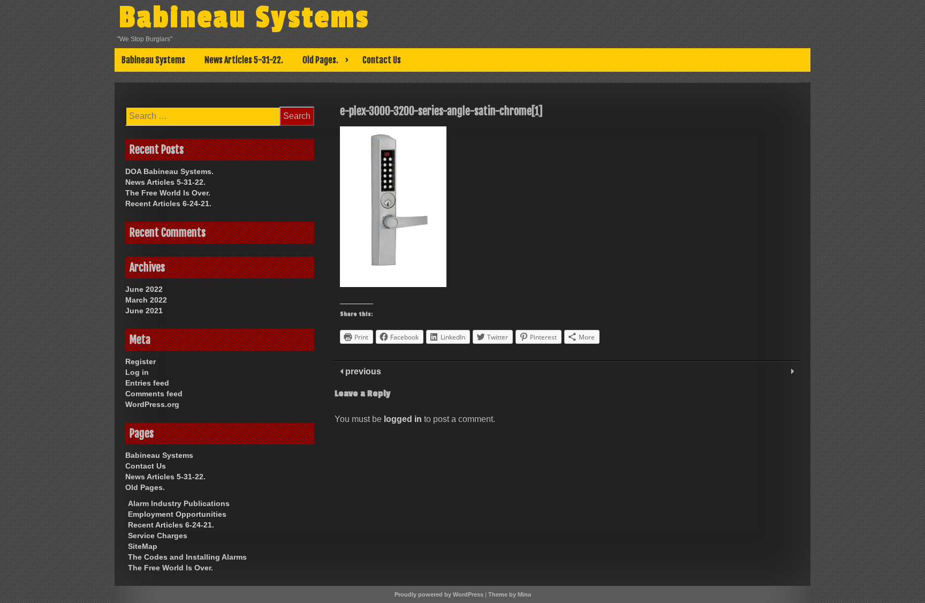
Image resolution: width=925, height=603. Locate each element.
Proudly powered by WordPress (439, 594)
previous (362, 371)
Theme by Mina (509, 594)
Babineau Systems (244, 17)
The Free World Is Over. (167, 193)
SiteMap (142, 546)
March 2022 (146, 300)
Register (140, 361)
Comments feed (154, 393)
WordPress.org (152, 404)
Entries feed (147, 383)
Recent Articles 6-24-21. (168, 203)
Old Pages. (320, 60)
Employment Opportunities (177, 514)
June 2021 (144, 310)
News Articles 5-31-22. (243, 60)
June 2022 (144, 289)
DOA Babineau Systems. (169, 171)
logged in (403, 419)
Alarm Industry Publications (179, 503)
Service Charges (157, 535)
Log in (137, 372)
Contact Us (381, 60)
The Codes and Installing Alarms (187, 557)
